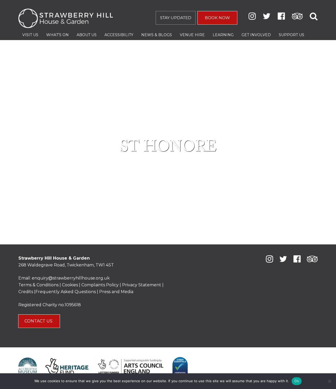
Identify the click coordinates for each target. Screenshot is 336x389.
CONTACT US (39, 321)
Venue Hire (192, 34)
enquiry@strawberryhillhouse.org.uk (71, 278)
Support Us (291, 34)
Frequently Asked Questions (65, 291)
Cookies (70, 284)
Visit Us (30, 34)
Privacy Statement (141, 284)
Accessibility (118, 34)
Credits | (26, 291)
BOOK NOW (217, 17)
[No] (329, 381)
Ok (296, 381)
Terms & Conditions (38, 284)
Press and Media (116, 291)
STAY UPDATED (175, 17)
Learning (223, 34)
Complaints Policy (100, 284)
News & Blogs (156, 34)
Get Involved (256, 34)
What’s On (57, 34)
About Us (87, 34)
